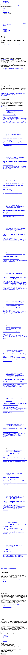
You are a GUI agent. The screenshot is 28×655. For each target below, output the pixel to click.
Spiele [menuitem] (4, 10)
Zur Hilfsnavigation (7, 2)
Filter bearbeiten (4, 568)
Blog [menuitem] (10, 13)
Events (20, 93)
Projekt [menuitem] (4, 8)
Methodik (12, 93)
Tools (9, 93)
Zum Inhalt (5, 1)
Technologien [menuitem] (6, 12)
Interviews (5, 93)
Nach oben (3, 631)
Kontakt (4, 25)
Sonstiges (9, 94)
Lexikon (5, 29)
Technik (5, 94)
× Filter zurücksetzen (11, 568)
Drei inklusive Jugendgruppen (7, 59)
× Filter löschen (4, 95)
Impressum (5, 26)
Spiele (2, 93)
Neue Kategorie (14, 94)
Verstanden (3, 653)
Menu (6, 6)
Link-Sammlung (6, 30)
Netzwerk (5, 31)
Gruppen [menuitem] (5, 9)
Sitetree (4, 27)
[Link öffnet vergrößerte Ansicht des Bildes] (14, 46)
